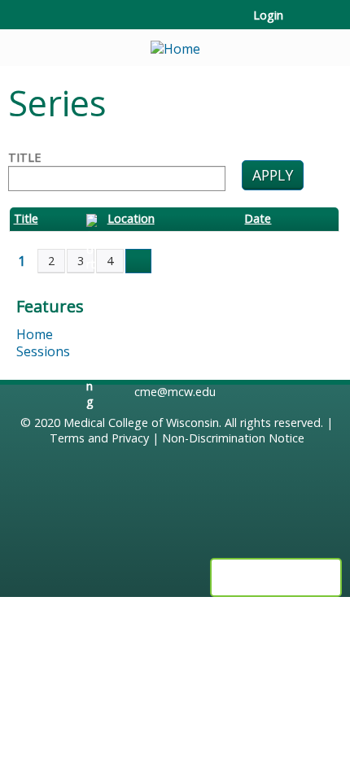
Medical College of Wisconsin (141, 422)
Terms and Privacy (99, 438)
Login (268, 15)
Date (257, 218)
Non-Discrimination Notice (233, 438)
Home (34, 334)
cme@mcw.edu (175, 391)
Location (131, 218)
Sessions (43, 351)
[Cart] (302, 24)
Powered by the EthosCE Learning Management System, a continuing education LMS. (276, 577)
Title (24, 157)
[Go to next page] (138, 261)
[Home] (175, 43)
